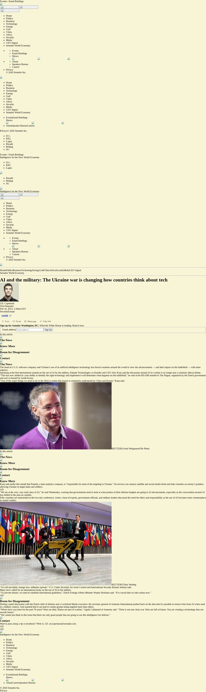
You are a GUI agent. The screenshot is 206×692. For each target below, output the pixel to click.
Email (18, 321)
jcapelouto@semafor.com (64, 623)
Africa (53, 270)
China (47, 270)
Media (66, 270)
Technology (27, 270)
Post (7, 321)
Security (59, 270)
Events (3, 1)
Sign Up (48, 330)
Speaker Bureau (19, 125)
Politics (9, 270)
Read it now (78, 325)
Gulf (42, 270)
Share (5, 316)
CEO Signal (75, 270)
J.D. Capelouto (7, 303)
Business (17, 270)
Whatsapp (31, 321)
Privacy (9, 69)
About (15, 61)
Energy (36, 270)
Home (3, 270)
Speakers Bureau (20, 64)
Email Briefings (16, 1)
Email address (9, 329)
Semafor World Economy (12, 273)
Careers (15, 67)
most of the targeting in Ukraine (97, 484)
